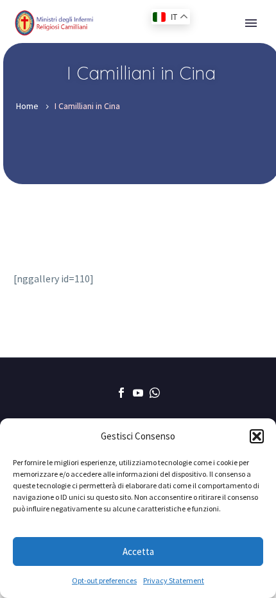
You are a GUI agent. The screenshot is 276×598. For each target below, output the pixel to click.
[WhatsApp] (155, 393)
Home (27, 106)
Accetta (138, 551)
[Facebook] (121, 393)
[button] (256, 436)
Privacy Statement (173, 580)
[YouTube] (138, 393)
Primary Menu (251, 23)
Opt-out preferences (104, 580)
